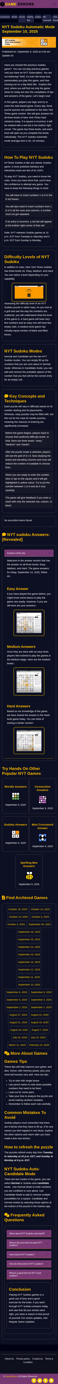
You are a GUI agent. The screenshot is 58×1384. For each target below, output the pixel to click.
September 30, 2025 (40, 924)
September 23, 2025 (29, 954)
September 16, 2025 (29, 962)
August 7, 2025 (40, 1030)
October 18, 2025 (17, 909)
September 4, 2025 (41, 999)
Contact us (37, 1359)
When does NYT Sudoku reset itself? (27, 1233)
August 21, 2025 (18, 1022)
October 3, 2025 (16, 924)
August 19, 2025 (40, 1022)
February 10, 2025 (39, 1045)
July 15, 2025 (38, 1037)
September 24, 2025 (29, 947)
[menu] (54, 4)
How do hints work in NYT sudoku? (26, 1264)
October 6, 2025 (40, 916)
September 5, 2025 (16, 999)
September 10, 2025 (29, 984)
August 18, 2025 (19, 1030)
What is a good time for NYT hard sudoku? (25, 1274)
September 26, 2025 (29, 932)
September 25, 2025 (29, 939)
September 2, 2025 (16, 1007)
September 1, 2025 (41, 1007)
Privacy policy (23, 1359)
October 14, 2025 (40, 909)
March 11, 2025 (17, 1045)
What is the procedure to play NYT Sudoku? (25, 1244)
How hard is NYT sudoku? (22, 1254)
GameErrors (11, 1376)
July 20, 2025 (20, 1037)
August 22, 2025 (40, 1014)
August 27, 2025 (18, 1014)
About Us (9, 1359)
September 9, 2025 (16, 992)
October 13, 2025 (18, 916)
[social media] (34, 1380)
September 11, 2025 (29, 977)
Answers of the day (16, 553)
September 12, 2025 (29, 969)
